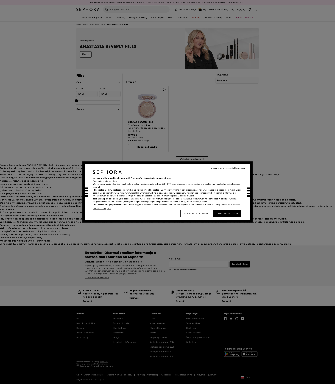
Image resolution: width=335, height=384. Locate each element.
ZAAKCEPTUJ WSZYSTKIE (227, 214)
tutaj (115, 181)
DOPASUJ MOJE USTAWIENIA (196, 214)
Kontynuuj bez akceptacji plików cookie (227, 168)
